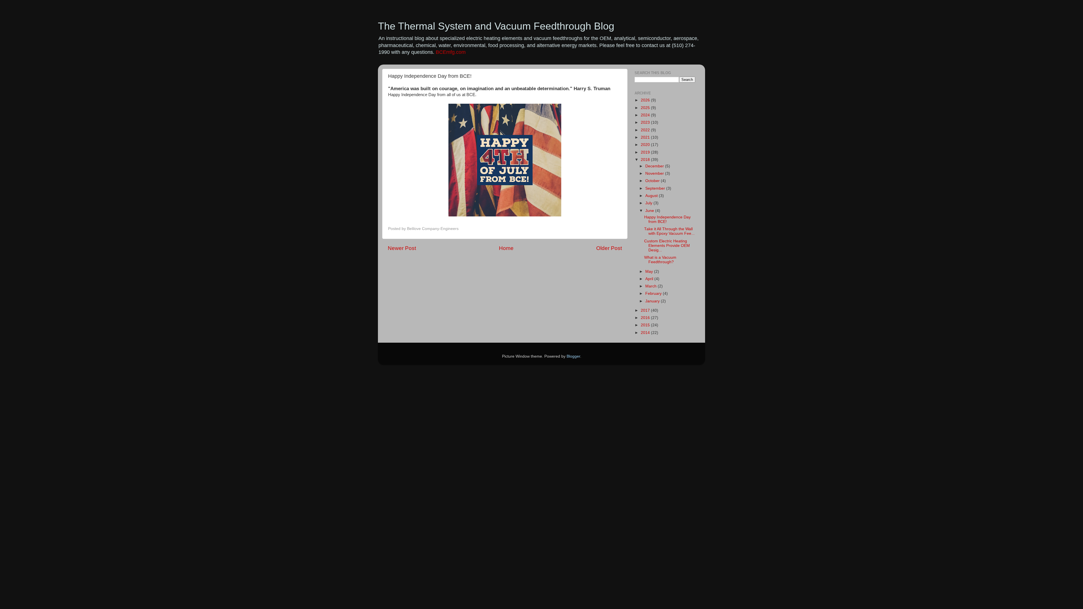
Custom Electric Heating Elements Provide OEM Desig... (667, 245)
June (650, 211)
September (655, 188)
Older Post (609, 248)
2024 (646, 115)
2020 (646, 145)
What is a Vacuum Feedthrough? (660, 259)
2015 (646, 325)
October (653, 181)
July (649, 203)
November (655, 173)
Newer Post (402, 248)
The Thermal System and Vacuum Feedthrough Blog (496, 26)
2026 (646, 100)
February (654, 293)
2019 (646, 152)
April (649, 279)
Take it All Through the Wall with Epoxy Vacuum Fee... (669, 231)
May (649, 271)
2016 (646, 318)
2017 (646, 310)
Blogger (573, 356)
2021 (646, 137)
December (655, 166)
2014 (646, 333)
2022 (646, 130)
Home (506, 248)
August (652, 196)
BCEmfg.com (451, 52)
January (653, 301)
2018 (646, 160)
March (651, 286)
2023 (646, 122)
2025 (646, 108)
